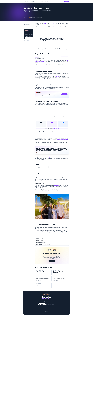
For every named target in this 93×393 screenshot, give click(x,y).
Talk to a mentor (51, 260)
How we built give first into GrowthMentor (28, 26)
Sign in (63, 1)
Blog (45, 1)
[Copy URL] (24, 40)
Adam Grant (37, 76)
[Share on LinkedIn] (29, 40)
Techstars (52, 23)
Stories (38, 1)
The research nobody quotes (27, 25)
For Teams (36, 1)
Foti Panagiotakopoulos (32, 17)
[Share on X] (26, 40)
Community (42, 1)
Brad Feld (44, 23)
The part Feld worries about (27, 24)
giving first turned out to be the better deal (56, 157)
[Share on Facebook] (27, 40)
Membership (32, 1)
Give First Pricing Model (41, 117)
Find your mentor (41, 304)
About (47, 1)
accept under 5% (56, 185)
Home (24, 5)
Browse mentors (66, 1)
